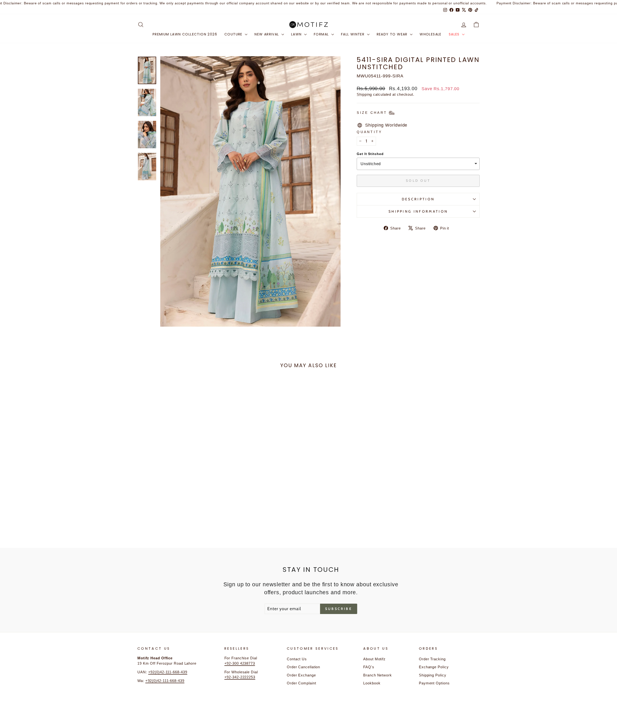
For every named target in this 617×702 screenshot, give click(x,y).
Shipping (364, 94)
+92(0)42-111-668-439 (167, 672)
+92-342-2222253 (239, 677)
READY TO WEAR (393, 34)
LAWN (297, 34)
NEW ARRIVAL (267, 34)
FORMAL (322, 34)
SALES (455, 34)
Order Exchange (301, 675)
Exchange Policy (434, 667)
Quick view (178, 497)
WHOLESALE (431, 34)
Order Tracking (432, 659)
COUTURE (234, 34)
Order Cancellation (303, 667)
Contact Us (297, 659)
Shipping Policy (432, 675)
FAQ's (368, 667)
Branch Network (377, 675)
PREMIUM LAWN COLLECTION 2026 (185, 34)
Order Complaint (301, 683)
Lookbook (371, 683)
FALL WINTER (353, 34)
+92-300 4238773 (239, 663)
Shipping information (418, 211)
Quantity (369, 132)
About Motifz (374, 659)
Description (418, 199)
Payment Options (434, 683)
